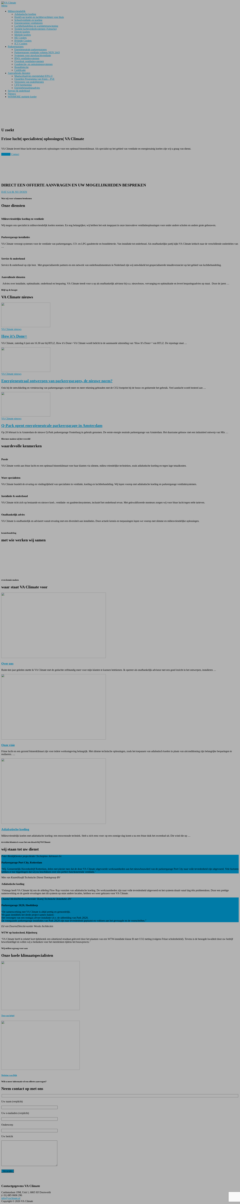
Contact (15, 154)
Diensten (5, 154)
